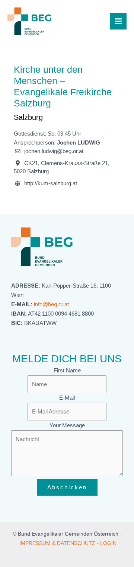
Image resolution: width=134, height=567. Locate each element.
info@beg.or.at (51, 304)
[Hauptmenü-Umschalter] (118, 21)
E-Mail (67, 398)
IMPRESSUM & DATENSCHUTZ (57, 543)
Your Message (67, 425)
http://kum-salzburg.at (50, 183)
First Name (67, 371)
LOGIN (108, 543)
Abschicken (67, 487)
